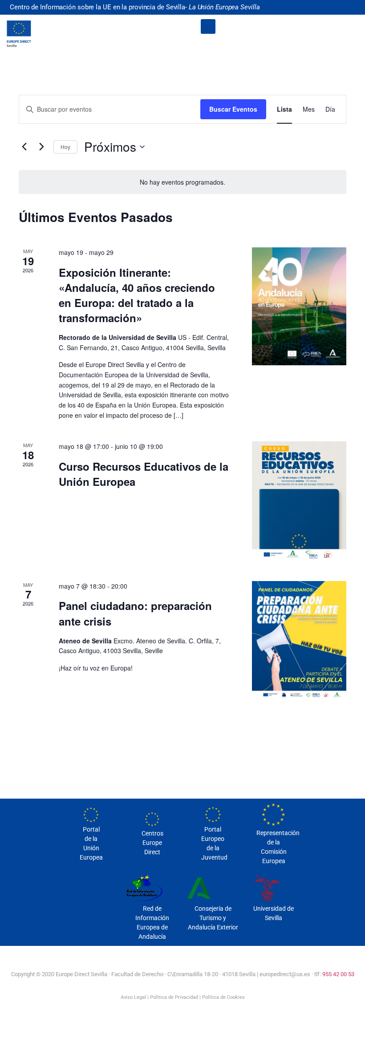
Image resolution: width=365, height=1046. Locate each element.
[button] (208, 26)
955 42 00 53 (338, 974)
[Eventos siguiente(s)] (41, 146)
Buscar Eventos (233, 109)
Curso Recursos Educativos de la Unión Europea (143, 474)
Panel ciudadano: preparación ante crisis (135, 613)
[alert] (182, 182)
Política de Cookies (223, 997)
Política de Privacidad (174, 997)
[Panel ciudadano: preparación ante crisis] (299, 640)
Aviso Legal (133, 997)
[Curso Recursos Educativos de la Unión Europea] (299, 500)
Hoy (65, 146)
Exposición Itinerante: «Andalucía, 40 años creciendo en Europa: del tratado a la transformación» (137, 295)
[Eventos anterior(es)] (24, 146)
